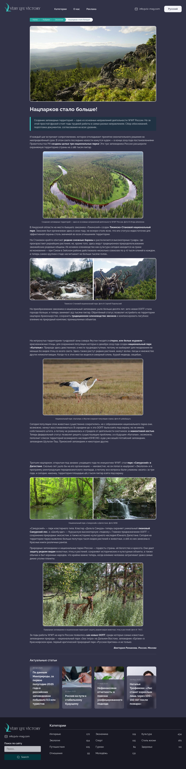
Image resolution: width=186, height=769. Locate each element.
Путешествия (70, 746)
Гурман (116, 746)
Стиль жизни (162, 740)
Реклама (91, 9)
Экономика (116, 734)
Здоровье (162, 746)
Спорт (116, 740)
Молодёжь (116, 753)
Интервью (70, 734)
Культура (162, 734)
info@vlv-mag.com (19, 736)
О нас (76, 9)
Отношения (70, 753)
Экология (70, 740)
